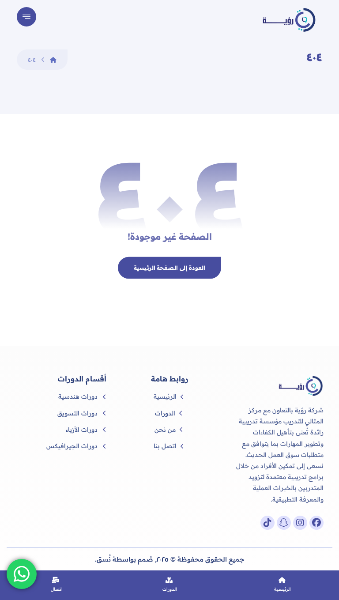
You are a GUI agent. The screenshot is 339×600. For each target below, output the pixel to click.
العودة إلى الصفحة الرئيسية (169, 267)
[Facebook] (316, 523)
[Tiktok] (267, 523)
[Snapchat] (284, 523)
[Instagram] (300, 523)
